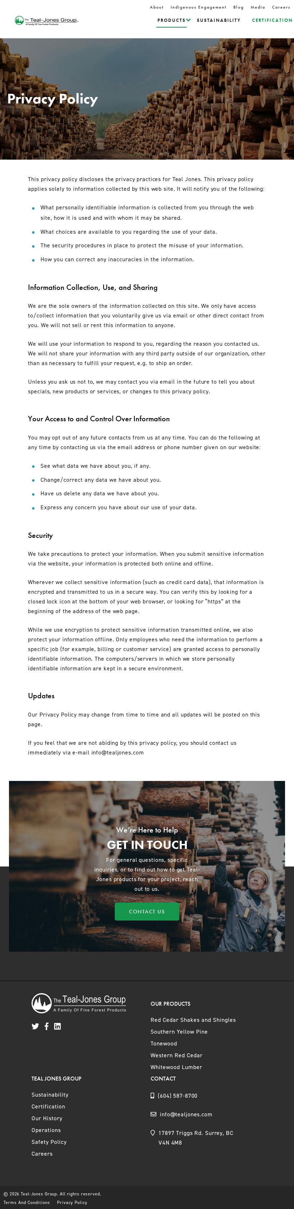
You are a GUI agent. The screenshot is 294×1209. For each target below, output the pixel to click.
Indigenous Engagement (199, 7)
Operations (46, 1130)
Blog (238, 7)
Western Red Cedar (177, 1055)
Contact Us (147, 911)
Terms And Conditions (27, 1202)
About (157, 7)
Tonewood (164, 1043)
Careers (281, 7)
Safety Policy (49, 1142)
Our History (47, 1118)
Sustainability (219, 20)
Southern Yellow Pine (179, 1031)
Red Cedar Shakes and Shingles (193, 1020)
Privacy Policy (72, 1202)
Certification (272, 20)
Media (258, 7)
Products (171, 20)
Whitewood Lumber (176, 1067)
